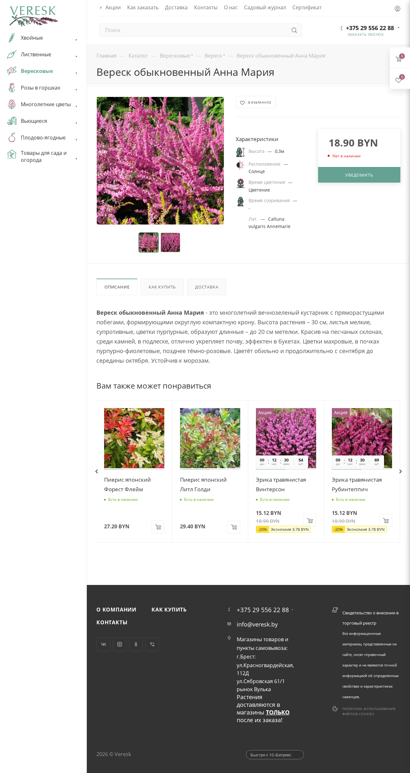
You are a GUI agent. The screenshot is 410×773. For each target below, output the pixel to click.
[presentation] (96, 471)
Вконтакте (103, 644)
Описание (116, 287)
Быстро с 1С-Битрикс (270, 755)
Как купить (162, 287)
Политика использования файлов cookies (369, 711)
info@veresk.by (257, 624)
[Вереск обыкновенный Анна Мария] (160, 161)
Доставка (206, 287)
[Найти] (294, 30)
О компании (116, 609)
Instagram (120, 644)
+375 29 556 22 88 (370, 28)
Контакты (111, 622)
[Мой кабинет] (397, 9)
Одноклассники (136, 644)
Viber (152, 644)
